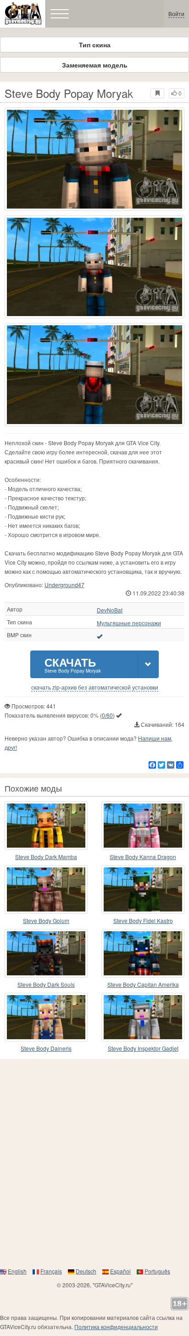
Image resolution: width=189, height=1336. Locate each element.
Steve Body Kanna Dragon (143, 856)
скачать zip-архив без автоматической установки (94, 687)
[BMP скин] (99, 636)
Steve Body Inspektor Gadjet (143, 1048)
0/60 (107, 715)
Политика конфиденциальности (116, 1326)
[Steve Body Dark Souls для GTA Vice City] (46, 953)
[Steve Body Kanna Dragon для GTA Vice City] (142, 825)
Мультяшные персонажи (129, 623)
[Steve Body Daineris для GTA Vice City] (46, 1017)
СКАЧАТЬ (72, 664)
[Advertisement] (94, 1162)
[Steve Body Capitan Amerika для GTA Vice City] (142, 953)
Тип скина (95, 44)
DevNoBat (109, 610)
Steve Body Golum (46, 920)
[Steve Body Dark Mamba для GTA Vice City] (46, 825)
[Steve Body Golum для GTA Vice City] (46, 889)
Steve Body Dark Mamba (46, 856)
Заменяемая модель (95, 64)
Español (120, 1271)
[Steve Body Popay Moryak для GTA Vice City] (94, 159)
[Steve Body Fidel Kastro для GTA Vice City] (142, 889)
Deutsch (86, 1271)
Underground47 (64, 585)
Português (157, 1271)
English (17, 1271)
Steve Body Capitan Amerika (143, 984)
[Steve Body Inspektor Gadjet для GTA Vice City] (142, 1017)
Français (51, 1271)
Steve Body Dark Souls (46, 984)
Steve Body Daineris (46, 1048)
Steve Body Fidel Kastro (143, 920)
